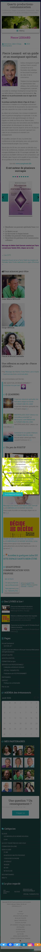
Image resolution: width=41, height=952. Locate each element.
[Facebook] (10, 944)
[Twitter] (17, 944)
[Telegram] (3, 944)
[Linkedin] (23, 944)
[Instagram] (30, 944)
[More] (37, 944)
